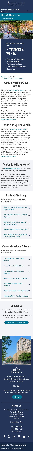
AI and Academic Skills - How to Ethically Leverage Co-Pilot (16, 208)
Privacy (12, 445)
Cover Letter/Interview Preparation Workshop (14, 272)
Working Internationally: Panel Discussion (16, 291)
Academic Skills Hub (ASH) (12, 168)
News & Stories (24, 379)
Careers (12, 381)
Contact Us (11, 69)
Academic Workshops (14, 64)
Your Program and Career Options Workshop (14, 259)
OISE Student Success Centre (10, 15)
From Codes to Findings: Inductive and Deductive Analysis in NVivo (15, 235)
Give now (17, 397)
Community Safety (20, 445)
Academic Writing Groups (15, 59)
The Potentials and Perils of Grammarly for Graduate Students (15, 223)
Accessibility (5, 445)
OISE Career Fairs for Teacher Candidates (16, 296)
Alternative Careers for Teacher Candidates (13, 284)
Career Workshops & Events (16, 66)
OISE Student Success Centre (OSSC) (13, 78)
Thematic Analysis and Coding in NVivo (15, 229)
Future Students (16, 426)
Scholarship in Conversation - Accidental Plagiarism (16, 216)
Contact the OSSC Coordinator (16, 322)
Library (9, 376)
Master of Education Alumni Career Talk (15, 278)
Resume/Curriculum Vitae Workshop (14, 266)
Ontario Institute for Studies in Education (10, 11)
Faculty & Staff (16, 431)
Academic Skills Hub (14, 61)
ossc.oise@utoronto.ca (8, 119)
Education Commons (11, 379)
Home (3, 77)
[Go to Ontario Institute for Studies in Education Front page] (16, 3)
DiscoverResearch (19, 376)
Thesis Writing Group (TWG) (17, 129)
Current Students (16, 429)
